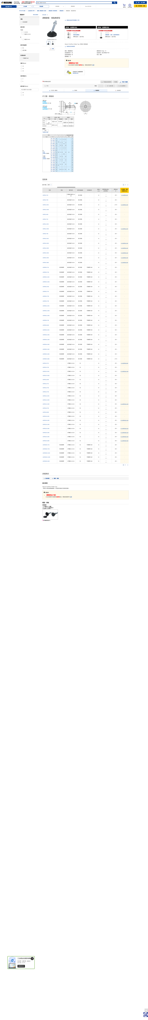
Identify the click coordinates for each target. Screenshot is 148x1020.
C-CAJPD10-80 (124, 195)
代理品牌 (41, 6)
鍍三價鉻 (24, 50)
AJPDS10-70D (46, 367)
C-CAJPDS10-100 (124, 371)
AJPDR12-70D (46, 296)
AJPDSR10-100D (46, 457)
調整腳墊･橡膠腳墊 (53, 10)
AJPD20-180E (46, 262)
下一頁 (128, 185)
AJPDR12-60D (46, 286)
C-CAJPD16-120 (124, 248)
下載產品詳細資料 (107, 81)
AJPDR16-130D (46, 339)
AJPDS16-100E (46, 420)
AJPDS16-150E (46, 428)
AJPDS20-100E (46, 432)
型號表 (75, 90)
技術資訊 (119, 90)
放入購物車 (122, 85)
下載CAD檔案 (125, 81)
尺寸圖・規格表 (54, 90)
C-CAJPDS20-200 (124, 440)
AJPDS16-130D (46, 424)
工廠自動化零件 (31, 10)
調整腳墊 (62, 10)
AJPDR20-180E (46, 358)
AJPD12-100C (46, 224)
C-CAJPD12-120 (124, 243)
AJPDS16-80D (46, 412)
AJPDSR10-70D (46, 449)
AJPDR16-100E (46, 334)
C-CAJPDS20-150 (124, 436)
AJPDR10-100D (46, 281)
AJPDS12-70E (46, 391)
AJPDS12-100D (46, 400)
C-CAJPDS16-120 (124, 428)
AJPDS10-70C (46, 363)
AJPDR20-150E (46, 354)
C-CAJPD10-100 (124, 204)
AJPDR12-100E (46, 315)
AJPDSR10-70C (46, 444)
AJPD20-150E (46, 257)
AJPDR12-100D (46, 310)
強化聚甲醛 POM (105, 52)
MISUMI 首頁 (22, 10)
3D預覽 (115, 81)
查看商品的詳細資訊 (71, 46)
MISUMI (44, 14)
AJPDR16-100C (46, 330)
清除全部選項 (35, 14)
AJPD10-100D (46, 209)
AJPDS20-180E (46, 440)
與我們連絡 (130, 7)
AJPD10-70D (45, 200)
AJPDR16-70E (46, 320)
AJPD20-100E (46, 252)
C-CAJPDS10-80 (124, 363)
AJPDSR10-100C (46, 453)
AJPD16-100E (46, 243)
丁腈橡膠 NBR (26, 58)
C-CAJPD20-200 (124, 262)
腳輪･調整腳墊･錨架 (41, 10)
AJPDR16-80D (46, 325)
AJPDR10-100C (46, 277)
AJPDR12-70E (46, 301)
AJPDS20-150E (46, 436)
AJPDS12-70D (46, 387)
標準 (101, 54)
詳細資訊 (97, 90)
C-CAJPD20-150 (124, 257)
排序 (110, 190)
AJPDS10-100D (46, 375)
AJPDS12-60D (46, 379)
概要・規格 (56, 478)
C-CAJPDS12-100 (124, 404)
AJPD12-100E (46, 228)
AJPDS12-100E (46, 404)
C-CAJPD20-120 (124, 252)
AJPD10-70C (45, 195)
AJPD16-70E (45, 233)
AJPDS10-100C (46, 371)
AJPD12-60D (45, 214)
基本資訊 (47, 478)
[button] (140, 2)
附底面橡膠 (25, 22)
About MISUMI (88, 6)
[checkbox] (29, 22)
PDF (53, 48)
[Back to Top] (146, 1010)
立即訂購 (111, 85)
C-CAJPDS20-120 (124, 432)
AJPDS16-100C (46, 416)
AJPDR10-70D (46, 272)
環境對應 (73, 6)
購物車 (124, 7)
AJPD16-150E (46, 248)
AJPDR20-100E (46, 349)
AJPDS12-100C (46, 395)
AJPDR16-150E (46, 344)
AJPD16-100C (46, 238)
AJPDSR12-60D (46, 461)
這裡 (93, 65)
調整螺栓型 (70, 50)
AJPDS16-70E (46, 408)
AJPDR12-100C (46, 305)
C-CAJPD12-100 (124, 228)
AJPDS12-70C (46, 383)
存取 (47, 85)
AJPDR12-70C (46, 291)
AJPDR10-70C (46, 267)
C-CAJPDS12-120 (124, 420)
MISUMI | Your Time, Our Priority (8, 2)
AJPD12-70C (45, 219)
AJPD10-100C (46, 204)
